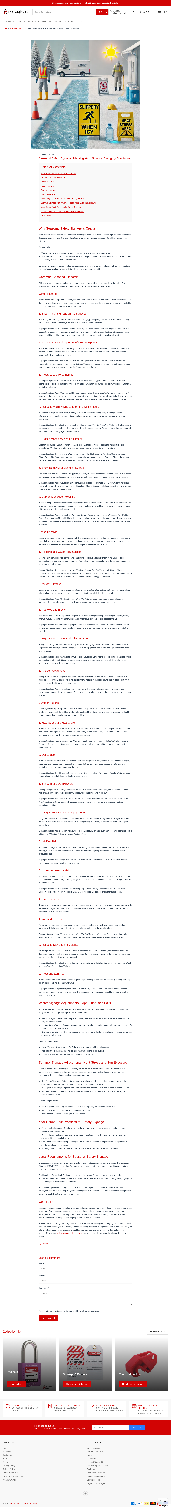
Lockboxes (91, 1458)
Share (45, 1244)
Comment (44, 1288)
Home (5, 28)
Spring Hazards (48, 186)
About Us (7, 1451)
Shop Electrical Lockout (132, 1384)
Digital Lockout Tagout (66, 21)
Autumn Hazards (48, 194)
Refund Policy (9, 1469)
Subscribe (137, 1427)
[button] (164, 1505)
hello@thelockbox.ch (118, 13)
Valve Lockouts (93, 1480)
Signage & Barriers (75, 1374)
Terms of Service (10, 1473)
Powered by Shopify (29, 1503)
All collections (156, 1331)
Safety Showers (31, 21)
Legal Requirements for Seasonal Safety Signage (62, 211)
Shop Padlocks (16, 1384)
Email (42, 1276)
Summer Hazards (49, 190)
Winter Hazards (48, 182)
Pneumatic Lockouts (96, 1473)
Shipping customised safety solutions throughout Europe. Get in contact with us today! (85, 3)
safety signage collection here (70, 1233)
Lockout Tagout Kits (95, 1462)
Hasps (90, 1455)
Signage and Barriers (96, 1476)
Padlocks (46, 21)
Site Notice (7, 1462)
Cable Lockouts (93, 1448)
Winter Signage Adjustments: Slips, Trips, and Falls (63, 198)
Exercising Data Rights (13, 1476)
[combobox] (70, 12)
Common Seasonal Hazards (53, 177)
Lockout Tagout (10, 21)
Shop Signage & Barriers (77, 1384)
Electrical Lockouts (95, 1451)
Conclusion (46, 215)
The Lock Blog (15, 28)
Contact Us (8, 1455)
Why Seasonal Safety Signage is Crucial (58, 173)
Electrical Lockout (130, 1374)
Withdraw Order (9, 1480)
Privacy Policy (9, 1465)
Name (42, 1263)
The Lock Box (14, 1503)
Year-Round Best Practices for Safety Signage (61, 207)
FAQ (82, 21)
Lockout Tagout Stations (97, 1465)
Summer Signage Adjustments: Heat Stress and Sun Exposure (68, 203)
